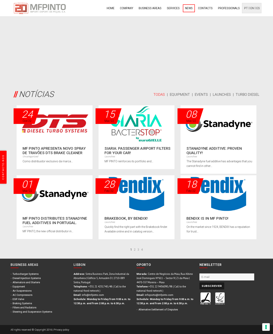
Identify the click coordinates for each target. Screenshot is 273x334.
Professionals (229, 8)
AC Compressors (22, 294)
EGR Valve (18, 299)
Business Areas (150, 8)
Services (173, 8)
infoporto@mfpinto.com (159, 294)
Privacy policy (61, 329)
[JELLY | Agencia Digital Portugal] (220, 329)
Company (126, 8)
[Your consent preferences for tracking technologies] (266, 327)
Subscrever (212, 285)
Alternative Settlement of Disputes (158, 309)
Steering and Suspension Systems (32, 311)
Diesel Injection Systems (27, 278)
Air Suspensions (22, 290)
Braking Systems (22, 303)
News (189, 8)
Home (111, 8)
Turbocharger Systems (26, 273)
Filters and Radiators (24, 307)
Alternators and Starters (26, 282)
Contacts (205, 8)
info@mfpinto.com (93, 294)
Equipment (19, 286)
